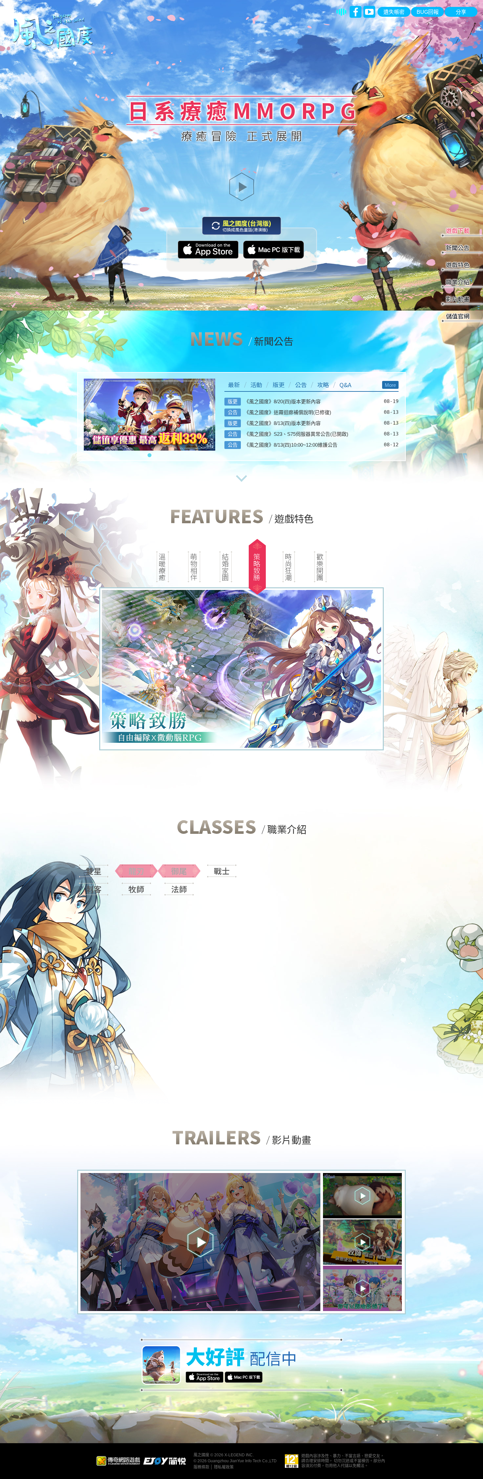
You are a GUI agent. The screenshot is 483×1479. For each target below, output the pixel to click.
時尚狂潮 (288, 567)
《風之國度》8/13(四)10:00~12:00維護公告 (290, 445)
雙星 (94, 871)
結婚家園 (225, 567)
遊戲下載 (458, 230)
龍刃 (136, 871)
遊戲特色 (458, 264)
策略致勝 (257, 567)
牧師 (136, 889)
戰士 (222, 871)
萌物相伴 (194, 567)
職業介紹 (458, 281)
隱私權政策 (224, 1467)
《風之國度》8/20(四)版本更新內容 (282, 401)
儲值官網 (458, 316)
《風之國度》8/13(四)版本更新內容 (282, 423)
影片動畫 (458, 298)
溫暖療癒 (162, 567)
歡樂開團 (320, 567)
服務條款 (201, 1467)
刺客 (94, 889)
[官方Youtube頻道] (369, 12)
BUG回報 (428, 12)
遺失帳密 (393, 12)
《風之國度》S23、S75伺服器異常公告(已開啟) (296, 434)
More (390, 385)
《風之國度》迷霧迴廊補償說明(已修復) (287, 412)
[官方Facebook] (355, 12)
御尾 (179, 871)
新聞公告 (458, 247)
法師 (179, 889)
